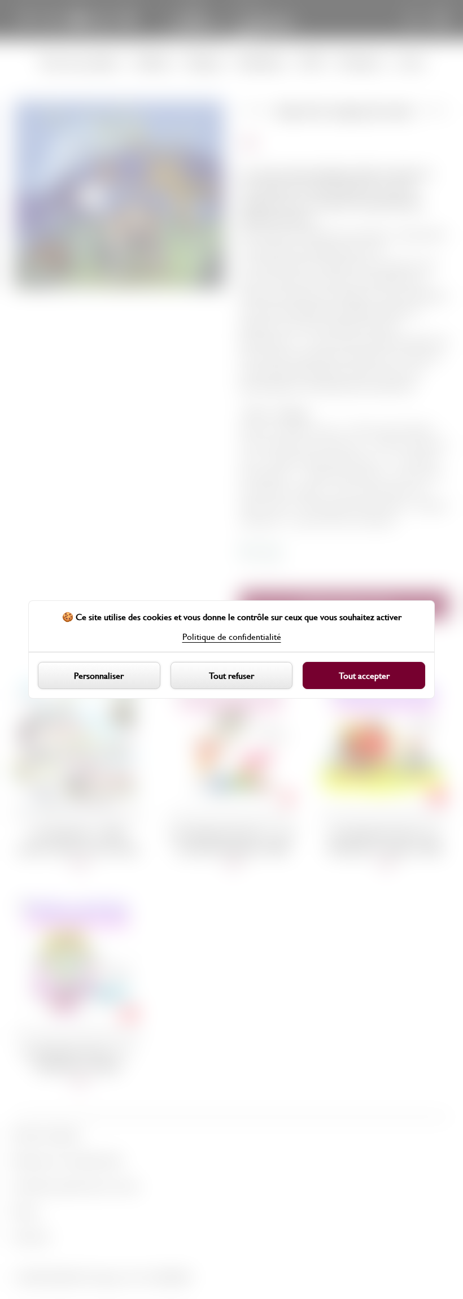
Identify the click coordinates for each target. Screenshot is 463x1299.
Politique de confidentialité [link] (231, 636)
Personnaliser (99, 675)
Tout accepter (364, 675)
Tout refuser (231, 675)
